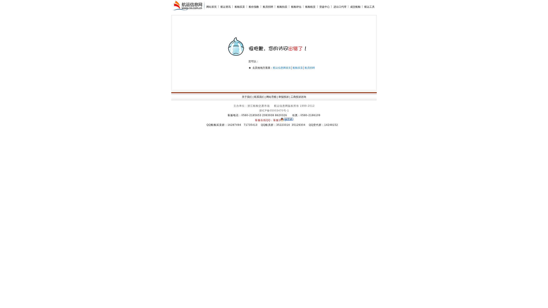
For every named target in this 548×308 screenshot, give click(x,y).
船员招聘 (268, 6)
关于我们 (247, 96)
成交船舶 (355, 6)
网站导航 (271, 96)
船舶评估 (296, 6)
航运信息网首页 (282, 67)
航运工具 (369, 6)
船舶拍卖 (282, 6)
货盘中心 (324, 6)
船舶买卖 (240, 6)
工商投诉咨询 (298, 96)
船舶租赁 (310, 6)
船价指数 (254, 6)
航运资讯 (225, 6)
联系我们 (259, 96)
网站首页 (211, 6)
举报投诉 (283, 96)
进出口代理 (340, 6)
